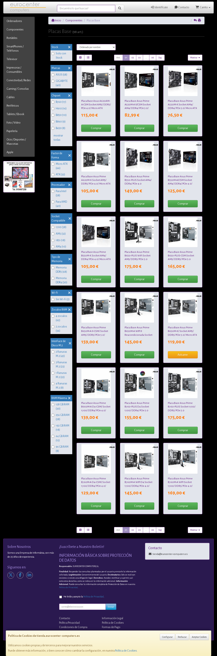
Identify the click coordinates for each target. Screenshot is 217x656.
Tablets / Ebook (15, 114)
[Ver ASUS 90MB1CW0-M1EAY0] (139, 383)
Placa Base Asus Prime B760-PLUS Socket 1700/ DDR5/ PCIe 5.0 (181, 407)
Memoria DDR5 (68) (61, 269)
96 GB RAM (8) (62, 448)
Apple (10, 152)
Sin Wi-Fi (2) (63, 299)
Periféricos (13, 105)
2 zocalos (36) (61, 328)
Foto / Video (14, 122)
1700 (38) (61, 227)
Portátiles (12, 38)
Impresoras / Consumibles (14, 69)
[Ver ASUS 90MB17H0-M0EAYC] (139, 81)
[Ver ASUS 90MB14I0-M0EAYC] (183, 157)
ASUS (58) (61, 74)
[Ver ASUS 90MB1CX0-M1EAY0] (139, 459)
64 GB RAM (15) (62, 438)
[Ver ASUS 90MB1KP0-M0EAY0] (139, 232)
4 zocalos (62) (61, 318)
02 (133, 57)
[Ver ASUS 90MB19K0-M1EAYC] (96, 383)
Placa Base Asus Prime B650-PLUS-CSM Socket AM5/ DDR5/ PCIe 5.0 (181, 255)
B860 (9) (60, 121)
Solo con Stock (61, 55)
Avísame (183, 354)
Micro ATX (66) (62, 166)
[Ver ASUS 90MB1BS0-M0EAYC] (183, 232)
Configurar (167, 637)
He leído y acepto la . (84, 596)
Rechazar (182, 637)
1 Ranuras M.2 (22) (61, 375)
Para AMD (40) (61, 204)
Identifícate (161, 7)
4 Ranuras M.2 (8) (61, 385)
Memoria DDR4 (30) (61, 280)
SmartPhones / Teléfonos (15, 48)
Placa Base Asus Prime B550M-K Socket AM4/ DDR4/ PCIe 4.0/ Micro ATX (96, 255)
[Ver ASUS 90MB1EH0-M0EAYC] (96, 308)
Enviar (111, 606)
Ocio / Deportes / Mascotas (16, 141)
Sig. (160, 57)
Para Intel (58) (61, 193)
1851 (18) (60, 240)
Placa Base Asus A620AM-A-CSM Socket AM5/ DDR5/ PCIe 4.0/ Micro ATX (96, 104)
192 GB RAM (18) (62, 427)
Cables (11, 97)
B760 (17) (61, 101)
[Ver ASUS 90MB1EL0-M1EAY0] (183, 459)
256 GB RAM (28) (63, 417)
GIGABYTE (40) (62, 83)
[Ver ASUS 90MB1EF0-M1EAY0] (183, 383)
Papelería (12, 131)
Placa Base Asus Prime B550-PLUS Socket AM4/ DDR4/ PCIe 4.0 (138, 180)
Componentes (15, 29)
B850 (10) (61, 115)
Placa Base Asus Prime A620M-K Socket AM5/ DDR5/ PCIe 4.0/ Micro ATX (96, 180)
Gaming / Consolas (18, 88)
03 (139, 57)
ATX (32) (60, 174)
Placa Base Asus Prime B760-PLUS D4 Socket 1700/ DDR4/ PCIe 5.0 (137, 407)
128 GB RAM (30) (62, 406)
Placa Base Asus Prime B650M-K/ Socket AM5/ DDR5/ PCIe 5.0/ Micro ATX (182, 331)
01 (126, 57)
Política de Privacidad (68, 587)
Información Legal (112, 618)
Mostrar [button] (194, 57)
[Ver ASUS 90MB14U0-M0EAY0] (139, 157)
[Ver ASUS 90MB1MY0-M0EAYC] (96, 81)
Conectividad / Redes (19, 80)
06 (153, 57)
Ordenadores (14, 21)
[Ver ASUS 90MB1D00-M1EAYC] (96, 459)
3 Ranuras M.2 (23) (61, 364)
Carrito (203, 7)
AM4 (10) (61, 246)
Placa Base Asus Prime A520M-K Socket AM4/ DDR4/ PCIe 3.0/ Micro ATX (182, 104)
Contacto (183, 7)
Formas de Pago (111, 627)
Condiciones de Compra (73, 627)
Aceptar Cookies (199, 637)
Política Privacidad (69, 622)
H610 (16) (61, 108)
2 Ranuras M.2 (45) (61, 354)
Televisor (12, 59)
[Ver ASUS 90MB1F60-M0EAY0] (183, 308)
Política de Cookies (126, 650)
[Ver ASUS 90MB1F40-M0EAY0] (96, 157)
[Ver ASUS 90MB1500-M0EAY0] (183, 81)
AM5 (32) (61, 233)
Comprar (96, 128)
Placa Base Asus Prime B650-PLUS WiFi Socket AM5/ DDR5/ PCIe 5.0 (137, 255)
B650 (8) (60, 128)
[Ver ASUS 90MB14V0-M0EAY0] (96, 232)
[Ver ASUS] (139, 308)
